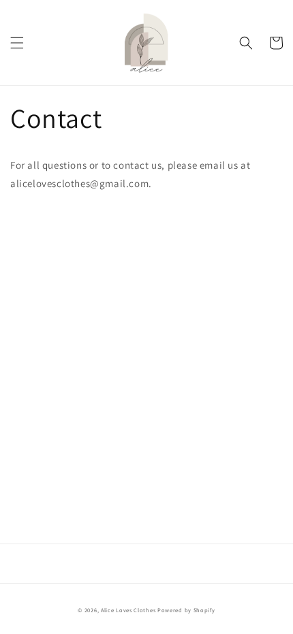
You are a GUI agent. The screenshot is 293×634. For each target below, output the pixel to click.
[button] (17, 43)
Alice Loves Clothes (128, 610)
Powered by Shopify (186, 610)
